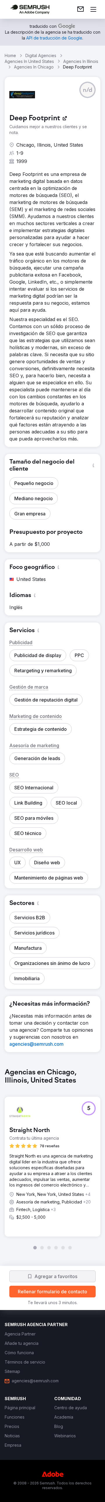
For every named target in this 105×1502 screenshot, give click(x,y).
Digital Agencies (40, 55)
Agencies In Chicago (34, 66)
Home (10, 55)
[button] (87, 90)
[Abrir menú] (93, 9)
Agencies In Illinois (80, 61)
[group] (52, 1159)
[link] (80, 9)
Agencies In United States (29, 61)
